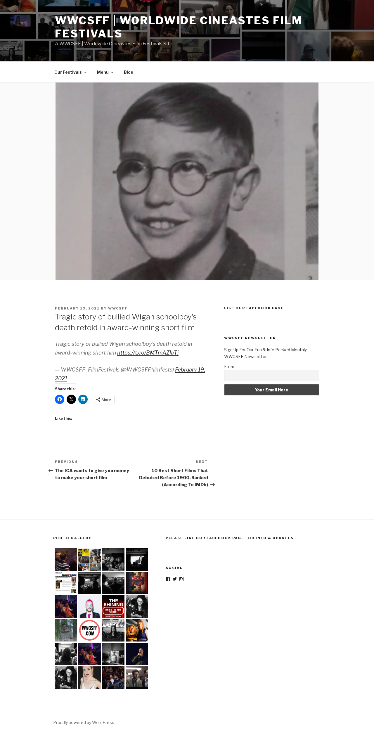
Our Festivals (68, 72)
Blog (129, 72)
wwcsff (118, 308)
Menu (103, 72)
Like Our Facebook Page (254, 308)
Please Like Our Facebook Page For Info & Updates (230, 538)
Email (229, 366)
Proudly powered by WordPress (83, 722)
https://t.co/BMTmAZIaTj (148, 353)
